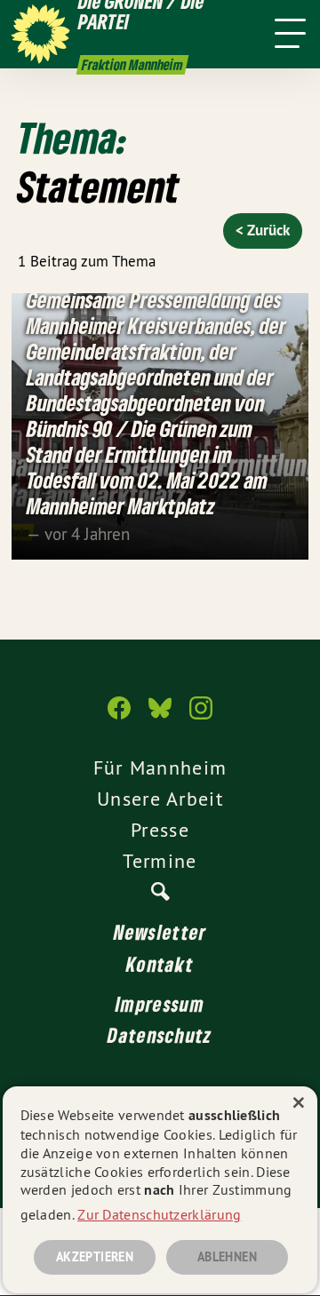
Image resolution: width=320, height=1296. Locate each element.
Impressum (160, 1003)
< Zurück (263, 230)
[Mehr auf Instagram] (200, 717)
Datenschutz (160, 1034)
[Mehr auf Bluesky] (160, 717)
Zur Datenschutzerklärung (159, 1214)
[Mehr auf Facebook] (119, 717)
